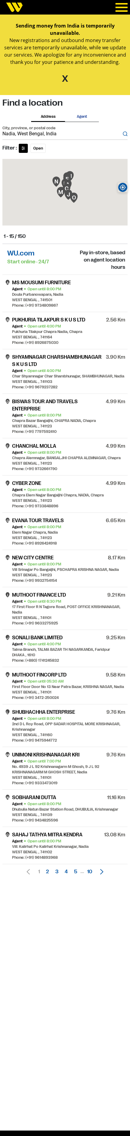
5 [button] (75, 871)
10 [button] (89, 871)
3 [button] (56, 871)
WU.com (20, 253)
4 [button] (66, 871)
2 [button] (47, 871)
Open (38, 148)
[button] (100, 872)
